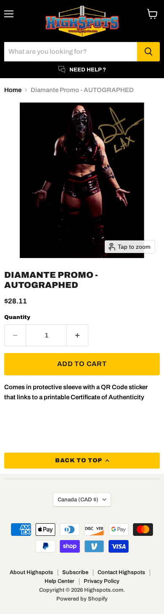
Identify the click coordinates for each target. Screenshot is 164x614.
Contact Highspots (121, 572)
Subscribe (75, 572)
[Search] (148, 51)
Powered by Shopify (82, 599)
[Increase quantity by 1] (77, 335)
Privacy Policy (101, 581)
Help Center (59, 581)
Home (12, 90)
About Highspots (31, 572)
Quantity (17, 317)
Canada (78, 499)
